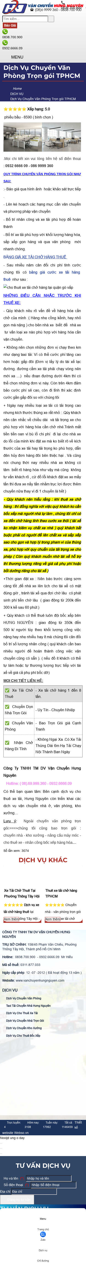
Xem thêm (11, 919)
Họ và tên (13, 1178)
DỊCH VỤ (10, 990)
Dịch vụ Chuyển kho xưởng (24, 1028)
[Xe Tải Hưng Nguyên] (43, 13)
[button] (6, 57)
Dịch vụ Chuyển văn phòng (23, 998)
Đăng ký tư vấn (18, 1199)
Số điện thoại (16, 1185)
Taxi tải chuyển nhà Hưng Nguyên (28, 1005)
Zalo (43, 1239)
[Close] (1, 1143)
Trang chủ (43, 1229)
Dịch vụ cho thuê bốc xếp (23, 1035)
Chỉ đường (43, 1260)
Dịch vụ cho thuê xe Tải (22, 1013)
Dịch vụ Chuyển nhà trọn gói (25, 1020)
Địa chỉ (5, 1191)
